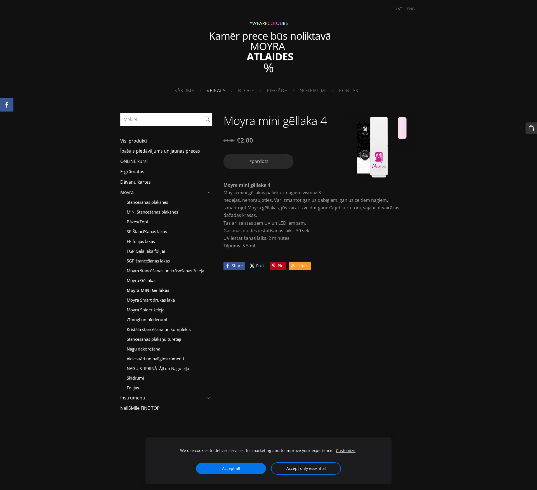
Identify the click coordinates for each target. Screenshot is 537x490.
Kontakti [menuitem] (351, 90)
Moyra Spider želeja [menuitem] (145, 310)
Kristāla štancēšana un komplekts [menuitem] (159, 329)
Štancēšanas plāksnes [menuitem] (147, 202)
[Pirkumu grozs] (531, 128)
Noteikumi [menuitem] (313, 90)
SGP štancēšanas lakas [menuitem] (148, 261)
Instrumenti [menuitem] (132, 398)
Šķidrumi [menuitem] (135, 378)
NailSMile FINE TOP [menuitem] (140, 408)
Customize (345, 450)
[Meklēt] (207, 119)
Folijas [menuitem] (133, 387)
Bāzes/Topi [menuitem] (137, 221)
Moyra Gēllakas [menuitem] (141, 280)
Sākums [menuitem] (184, 90)
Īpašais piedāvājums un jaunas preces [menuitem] (160, 151)
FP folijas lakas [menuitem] (141, 241)
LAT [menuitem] (399, 8)
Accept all (231, 468)
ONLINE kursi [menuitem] (134, 161)
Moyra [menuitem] (127, 192)
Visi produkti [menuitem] (133, 141)
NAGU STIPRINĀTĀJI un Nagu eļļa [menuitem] (158, 368)
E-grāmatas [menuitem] (132, 172)
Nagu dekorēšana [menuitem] (143, 349)
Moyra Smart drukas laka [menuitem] (151, 300)
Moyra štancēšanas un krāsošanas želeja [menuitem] (165, 270)
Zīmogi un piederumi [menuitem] (147, 319)
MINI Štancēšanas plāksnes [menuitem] (152, 212)
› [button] (209, 192)
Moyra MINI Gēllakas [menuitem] (148, 290)
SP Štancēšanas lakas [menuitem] (147, 231)
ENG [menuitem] (411, 8)
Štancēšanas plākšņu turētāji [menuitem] (154, 339)
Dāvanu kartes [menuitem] (135, 182)
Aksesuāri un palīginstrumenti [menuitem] (155, 358)
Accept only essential (306, 468)
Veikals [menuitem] (216, 90)
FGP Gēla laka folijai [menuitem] (146, 251)
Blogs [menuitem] (246, 90)
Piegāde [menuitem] (277, 90)
